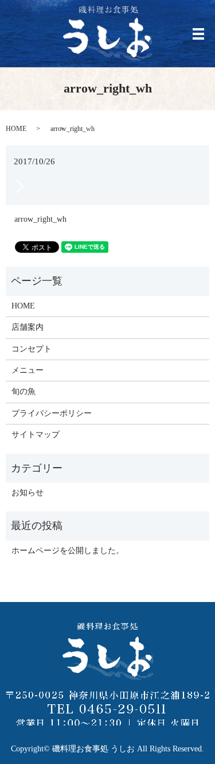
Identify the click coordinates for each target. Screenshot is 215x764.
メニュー (27, 370)
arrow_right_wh (40, 219)
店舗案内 (27, 327)
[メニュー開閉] (198, 34)
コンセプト (31, 349)
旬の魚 (23, 391)
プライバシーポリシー (51, 413)
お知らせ (27, 492)
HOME (16, 129)
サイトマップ (35, 434)
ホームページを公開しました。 (67, 550)
